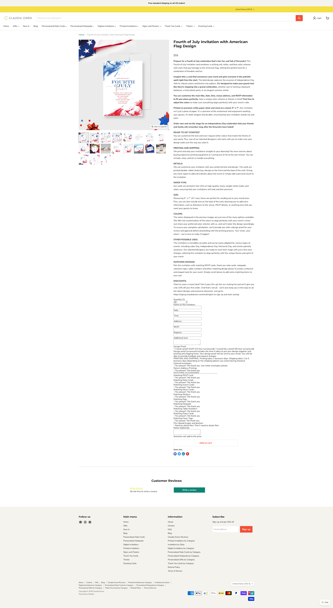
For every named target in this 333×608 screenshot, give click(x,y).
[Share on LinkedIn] (183, 453)
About (170, 522)
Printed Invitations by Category (181, 540)
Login (319, 18)
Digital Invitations (106, 26)
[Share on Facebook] (175, 453)
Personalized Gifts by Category (181, 559)
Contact (171, 525)
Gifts (15, 26)
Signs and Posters (151, 26)
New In (26, 26)
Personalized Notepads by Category (183, 556)
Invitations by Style (176, 544)
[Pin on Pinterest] (187, 453)
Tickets (189, 26)
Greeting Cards (205, 26)
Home (6, 26)
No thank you (194, 370)
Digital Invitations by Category (181, 548)
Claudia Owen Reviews (178, 537)
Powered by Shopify (86, 594)
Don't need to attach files (207, 425)
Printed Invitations (128, 26)
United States (243, 9)
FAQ (170, 529)
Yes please (180, 420)
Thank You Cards (173, 26)
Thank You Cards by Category (181, 563)
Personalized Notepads (82, 26)
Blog (35, 26)
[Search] (299, 18)
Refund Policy (174, 567)
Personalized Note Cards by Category (184, 552)
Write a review (189, 490)
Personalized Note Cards (54, 26)
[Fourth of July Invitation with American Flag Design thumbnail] (83, 137)
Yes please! (180, 365)
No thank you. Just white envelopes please (208, 365)
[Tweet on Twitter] (179, 453)
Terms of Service (175, 571)
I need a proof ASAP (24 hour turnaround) (194, 348)
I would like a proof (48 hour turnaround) (235, 348)
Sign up (246, 529)
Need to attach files (184, 425)
